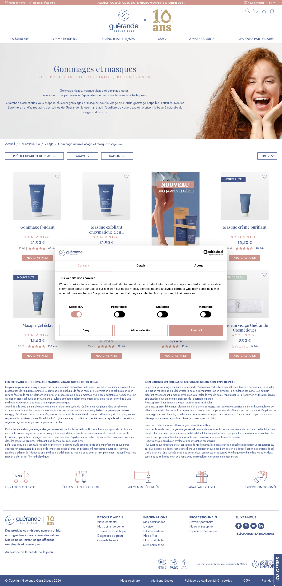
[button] (34, 156)
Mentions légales (162, 580)
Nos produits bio (154, 540)
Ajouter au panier (37, 258)
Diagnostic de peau (110, 535)
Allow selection (141, 330)
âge (15, 406)
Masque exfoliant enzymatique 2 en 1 (106, 229)
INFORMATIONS (155, 517)
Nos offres (150, 535)
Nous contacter (256, 3)
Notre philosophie (201, 526)
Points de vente (16, 3)
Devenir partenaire (201, 522)
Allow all (196, 330)
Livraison (148, 526)
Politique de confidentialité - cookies (208, 580)
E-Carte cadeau (153, 531)
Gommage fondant (37, 227)
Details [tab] (141, 265)
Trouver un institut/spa (111, 531)
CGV (246, 580)
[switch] (119, 314)
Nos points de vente (110, 526)
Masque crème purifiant (244, 227)
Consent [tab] (83, 265)
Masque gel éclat (37, 325)
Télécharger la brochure (254, 533)
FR (271, 3)
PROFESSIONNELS (203, 517)
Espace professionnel (44, 3)
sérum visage (47, 433)
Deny (85, 330)
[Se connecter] (264, 11)
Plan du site (269, 580)
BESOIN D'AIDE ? (110, 517)
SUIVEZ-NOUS (245, 517)
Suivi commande (153, 545)
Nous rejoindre (130, 580)
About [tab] (198, 265)
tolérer (203, 456)
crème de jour (25, 433)
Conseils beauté (107, 540)
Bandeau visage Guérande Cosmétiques (244, 327)
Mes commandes (154, 522)
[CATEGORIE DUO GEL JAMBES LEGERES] (175, 214)
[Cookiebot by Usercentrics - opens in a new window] (206, 253)
